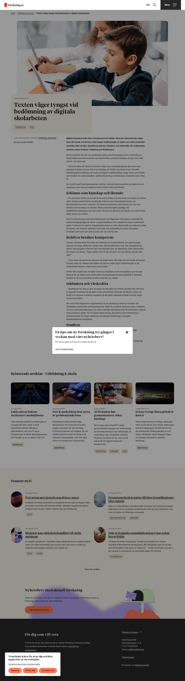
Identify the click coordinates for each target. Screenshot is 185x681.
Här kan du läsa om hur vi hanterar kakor (24, 664)
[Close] (127, 332)
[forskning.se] (12, 5)
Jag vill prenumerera (64, 349)
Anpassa (15, 670)
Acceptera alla (48, 670)
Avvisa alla (30, 670)
